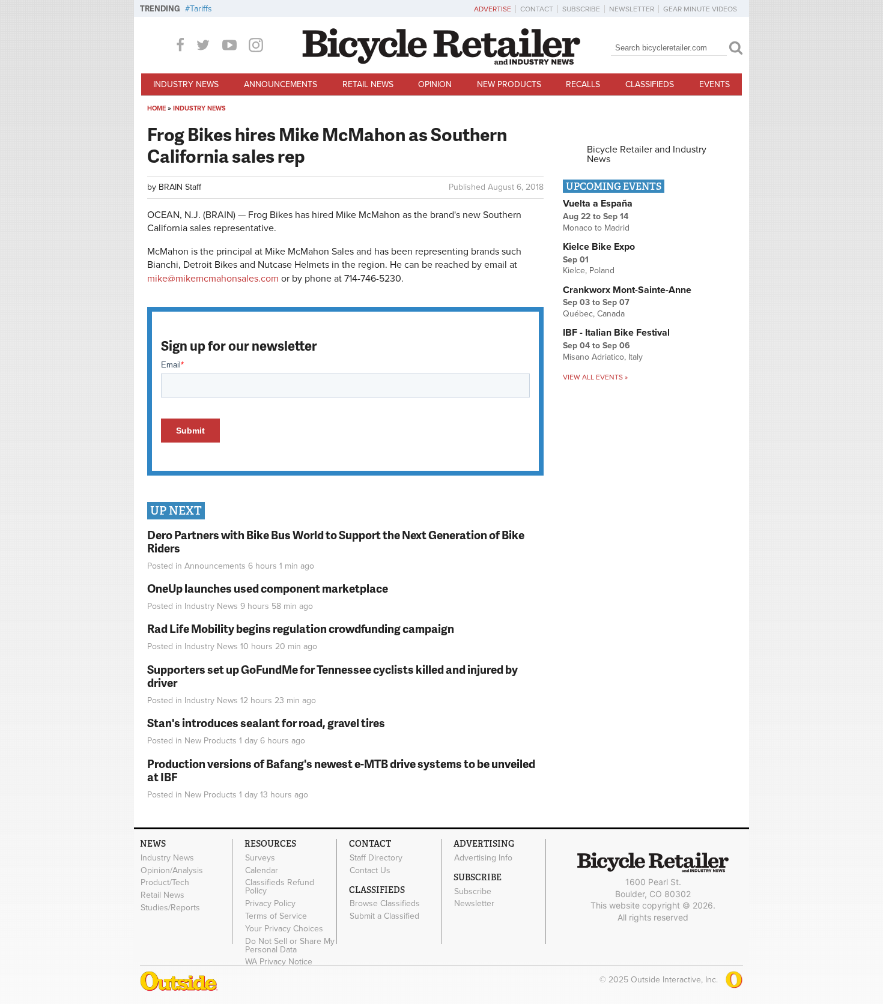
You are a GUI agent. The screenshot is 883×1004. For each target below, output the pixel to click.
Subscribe (581, 9)
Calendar (261, 870)
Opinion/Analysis (172, 870)
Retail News (367, 84)
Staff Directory (376, 857)
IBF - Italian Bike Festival (616, 333)
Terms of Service (276, 916)
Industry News (186, 84)
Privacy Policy (270, 904)
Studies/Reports (170, 908)
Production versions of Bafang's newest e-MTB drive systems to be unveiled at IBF (341, 770)
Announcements (280, 84)
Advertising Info (483, 857)
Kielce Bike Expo (599, 247)
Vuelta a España (598, 204)
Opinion (435, 84)
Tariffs (201, 9)
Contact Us (370, 870)
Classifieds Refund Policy (279, 887)
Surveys (260, 857)
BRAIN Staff (180, 187)
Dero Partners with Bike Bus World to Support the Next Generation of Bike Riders (335, 542)
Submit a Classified (384, 916)
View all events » (595, 377)
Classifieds (649, 84)
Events (714, 84)
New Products (509, 84)
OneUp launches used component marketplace (267, 588)
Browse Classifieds (385, 904)
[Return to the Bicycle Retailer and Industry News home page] (441, 62)
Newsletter (631, 9)
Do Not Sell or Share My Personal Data (290, 945)
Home (156, 108)
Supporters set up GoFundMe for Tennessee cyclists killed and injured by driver (332, 676)
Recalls (583, 84)
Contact (536, 9)
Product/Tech (165, 883)
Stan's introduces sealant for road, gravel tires (266, 723)
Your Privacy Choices (284, 928)
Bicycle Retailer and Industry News (646, 154)
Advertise (492, 9)
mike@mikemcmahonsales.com (213, 279)
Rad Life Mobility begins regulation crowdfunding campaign (300, 628)
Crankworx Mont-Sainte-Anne (627, 290)
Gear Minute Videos (700, 9)
